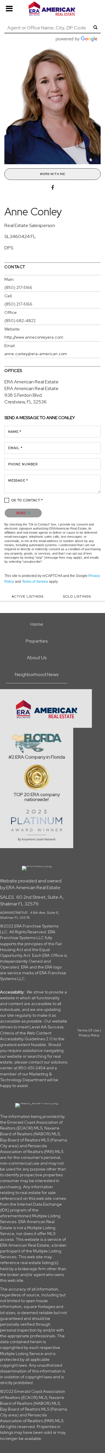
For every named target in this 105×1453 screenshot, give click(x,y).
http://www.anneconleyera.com (33, 337)
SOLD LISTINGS (77, 596)
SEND (21, 513)
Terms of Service (35, 582)
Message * (18, 480)
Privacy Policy (89, 1035)
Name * (15, 432)
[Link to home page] (52, 8)
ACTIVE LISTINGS (27, 596)
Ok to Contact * (27, 500)
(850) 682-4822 (20, 320)
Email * (15, 448)
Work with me (52, 174)
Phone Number (23, 464)
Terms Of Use (88, 1030)
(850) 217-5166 (18, 287)
